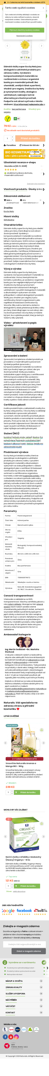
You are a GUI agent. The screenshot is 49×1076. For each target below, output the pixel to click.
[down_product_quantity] (12, 793)
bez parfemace (19, 109)
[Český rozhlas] (5, 1029)
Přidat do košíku (30, 138)
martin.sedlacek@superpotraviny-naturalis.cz (25, 688)
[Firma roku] (24, 1046)
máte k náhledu (14, 604)
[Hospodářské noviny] (23, 1029)
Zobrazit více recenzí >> (36, 184)
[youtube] (10, 1036)
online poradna (20, 662)
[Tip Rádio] (30, 1029)
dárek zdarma (12, 725)
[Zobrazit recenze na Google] (7, 911)
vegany (7, 112)
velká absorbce (19, 891)
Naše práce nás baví (14, 974)
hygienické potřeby (31, 476)
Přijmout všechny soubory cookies (25, 30)
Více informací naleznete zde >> (29, 104)
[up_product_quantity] (12, 791)
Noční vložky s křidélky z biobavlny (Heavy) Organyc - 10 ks (23, 858)
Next (41, 45)
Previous (7, 45)
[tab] (15, 189)
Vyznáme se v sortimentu (22, 962)
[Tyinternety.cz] (36, 1029)
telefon (8, 662)
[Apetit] (11, 1029)
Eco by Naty (9, 211)
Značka (8, 208)
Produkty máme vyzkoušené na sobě (21, 971)
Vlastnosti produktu (15, 189)
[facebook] (5, 1036)
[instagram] (16, 1036)
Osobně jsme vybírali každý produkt (20, 968)
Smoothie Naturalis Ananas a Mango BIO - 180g (21, 765)
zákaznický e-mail (36, 660)
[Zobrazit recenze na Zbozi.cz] (41, 911)
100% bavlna (9, 220)
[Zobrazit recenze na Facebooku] (24, 911)
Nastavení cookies (24, 35)
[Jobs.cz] (17, 1029)
